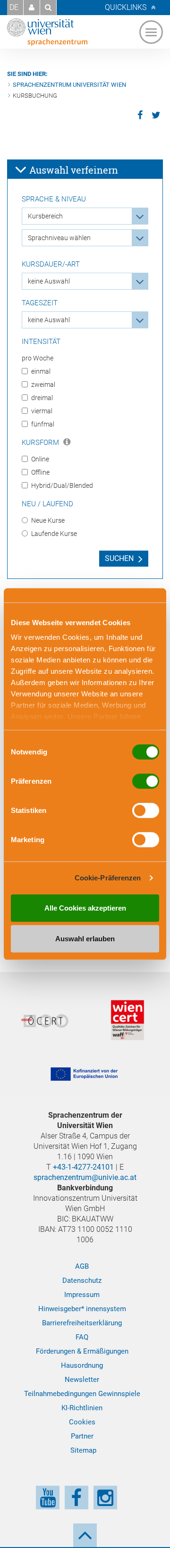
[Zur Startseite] (47, 32)
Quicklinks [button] (125, 7)
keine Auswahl (49, 281)
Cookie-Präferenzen (108, 878)
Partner (82, 1436)
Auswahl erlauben (85, 939)
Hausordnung (82, 1365)
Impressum (82, 1294)
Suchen (119, 558)
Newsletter (82, 1379)
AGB (82, 1266)
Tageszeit (40, 303)
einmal (41, 371)
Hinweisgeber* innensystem (82, 1309)
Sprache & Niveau (54, 199)
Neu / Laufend (47, 504)
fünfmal (42, 424)
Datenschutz (82, 1280)
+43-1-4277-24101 (83, 1167)
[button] (32, 7)
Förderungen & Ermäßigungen (82, 1351)
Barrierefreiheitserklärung (82, 1323)
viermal (41, 411)
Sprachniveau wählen (59, 238)
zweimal (43, 384)
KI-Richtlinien (81, 1408)
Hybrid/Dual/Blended (62, 485)
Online (40, 459)
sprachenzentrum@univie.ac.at (85, 1177)
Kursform (41, 442)
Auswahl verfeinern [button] (72, 170)
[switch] (145, 780)
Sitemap (83, 1450)
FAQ (82, 1337)
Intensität (41, 341)
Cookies (82, 1422)
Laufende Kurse (54, 533)
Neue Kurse (48, 520)
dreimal (42, 398)
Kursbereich (45, 216)
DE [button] (13, 7)
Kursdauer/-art (51, 264)
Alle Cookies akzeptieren (85, 908)
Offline (40, 472)
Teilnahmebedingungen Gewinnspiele (82, 1393)
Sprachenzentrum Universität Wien (69, 84)
